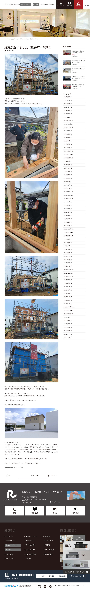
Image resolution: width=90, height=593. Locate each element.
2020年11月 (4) (68, 310)
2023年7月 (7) (68, 205)
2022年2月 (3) (68, 263)
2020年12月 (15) (69, 307)
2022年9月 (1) (68, 239)
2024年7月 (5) (68, 168)
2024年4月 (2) (68, 178)
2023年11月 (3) (68, 195)
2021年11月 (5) (68, 273)
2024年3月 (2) (68, 181)
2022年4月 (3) (68, 256)
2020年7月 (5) (68, 324)
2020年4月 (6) (68, 334)
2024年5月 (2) (68, 175)
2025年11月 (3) (68, 124)
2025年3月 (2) (68, 144)
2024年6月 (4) (68, 171)
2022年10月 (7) (68, 236)
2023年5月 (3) (68, 212)
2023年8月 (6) (68, 202)
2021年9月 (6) (68, 280)
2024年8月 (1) (68, 164)
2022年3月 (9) (68, 259)
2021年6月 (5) (68, 290)
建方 (15, 467)
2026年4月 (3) (68, 110)
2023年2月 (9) (68, 222)
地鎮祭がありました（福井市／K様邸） (78, 52)
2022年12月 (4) (68, 229)
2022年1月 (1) (68, 266)
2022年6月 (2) (68, 249)
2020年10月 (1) (68, 313)
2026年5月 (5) (68, 107)
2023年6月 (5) (68, 208)
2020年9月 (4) (68, 317)
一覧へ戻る (34, 475)
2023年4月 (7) (68, 215)
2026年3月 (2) (68, 114)
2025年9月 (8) (68, 131)
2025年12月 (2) (68, 120)
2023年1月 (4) (68, 225)
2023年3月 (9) (68, 219)
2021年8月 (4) (68, 283)
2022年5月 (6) (68, 252)
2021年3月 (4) (68, 300)
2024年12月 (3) (68, 151)
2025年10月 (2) (68, 127)
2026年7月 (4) (68, 100)
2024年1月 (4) (68, 188)
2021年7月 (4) (68, 286)
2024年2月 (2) (68, 185)
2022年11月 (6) (68, 232)
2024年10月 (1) (68, 158)
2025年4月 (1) (68, 141)
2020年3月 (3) (68, 337)
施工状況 (20, 467)
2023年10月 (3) (68, 198)
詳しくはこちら (76, 576)
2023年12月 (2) (68, 192)
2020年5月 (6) (68, 330)
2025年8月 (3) (68, 134)
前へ (10, 475)
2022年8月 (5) (68, 242)
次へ (53, 475)
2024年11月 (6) (68, 154)
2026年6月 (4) (68, 103)
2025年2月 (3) (68, 147)
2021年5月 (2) (68, 293)
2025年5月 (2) (68, 137)
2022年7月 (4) (68, 246)
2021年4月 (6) (68, 297)
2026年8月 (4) (68, 97)
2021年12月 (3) (68, 269)
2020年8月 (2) (68, 320)
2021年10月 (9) (68, 276)
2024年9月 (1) (68, 161)
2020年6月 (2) (68, 327)
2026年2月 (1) (68, 117)
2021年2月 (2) (68, 303)
